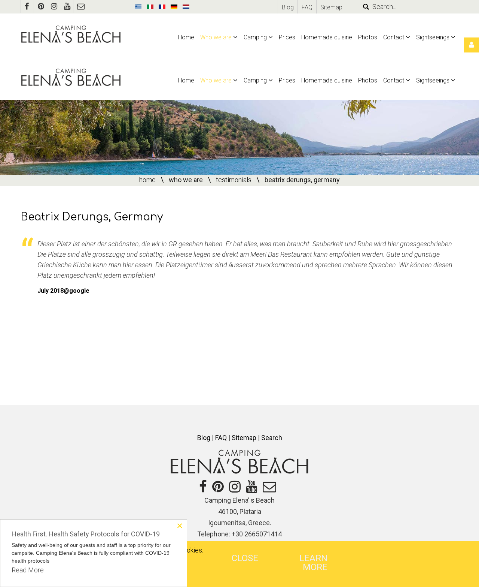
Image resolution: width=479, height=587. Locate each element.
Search (271, 438)
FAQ (307, 7)
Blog (288, 7)
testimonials (233, 180)
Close (245, 558)
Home (147, 180)
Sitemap (331, 7)
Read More (28, 570)
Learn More (313, 562)
